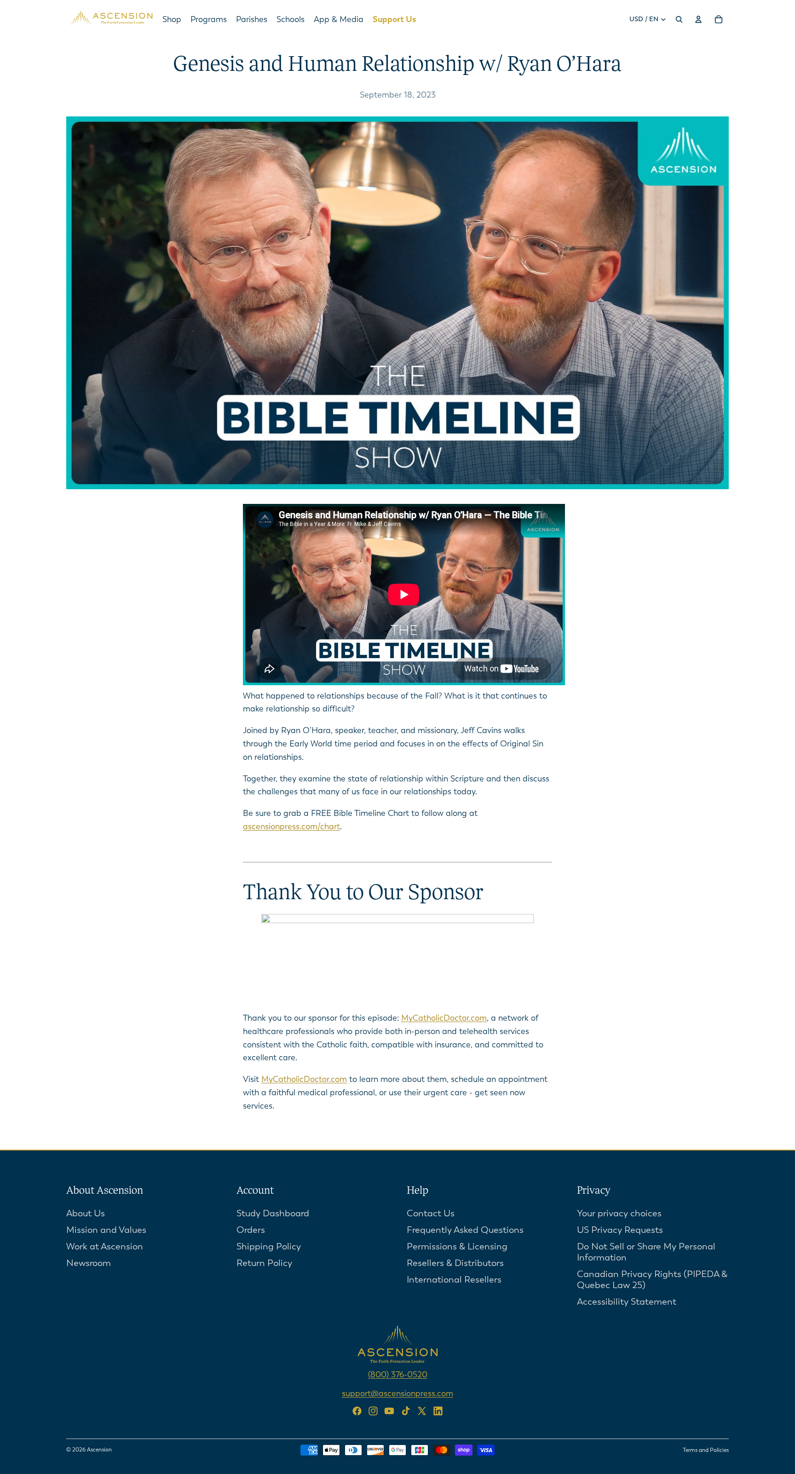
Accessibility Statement (626, 1301)
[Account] (698, 19)
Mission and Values (106, 1229)
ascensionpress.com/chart (291, 826)
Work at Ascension (104, 1246)
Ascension (99, 1449)
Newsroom (88, 1262)
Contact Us (431, 1213)
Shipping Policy (268, 1246)
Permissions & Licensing (457, 1246)
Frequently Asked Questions (465, 1229)
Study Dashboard (272, 1213)
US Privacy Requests (620, 1229)
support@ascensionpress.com (397, 1393)
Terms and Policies (706, 1450)
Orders (250, 1229)
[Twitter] (421, 1410)
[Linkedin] (438, 1410)
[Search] (679, 19)
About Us (85, 1213)
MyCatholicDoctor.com (444, 1018)
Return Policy (264, 1262)
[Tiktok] (405, 1410)
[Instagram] (373, 1410)
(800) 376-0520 (397, 1374)
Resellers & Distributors (455, 1262)
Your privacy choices (619, 1213)
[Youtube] (389, 1410)
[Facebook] (357, 1410)
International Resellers (454, 1279)
